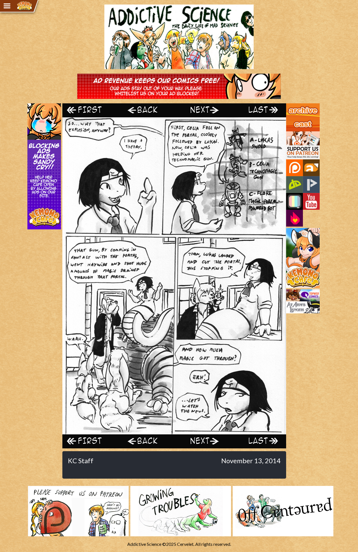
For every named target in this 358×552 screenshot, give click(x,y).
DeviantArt (294, 184)
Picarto (311, 184)
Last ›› (258, 110)
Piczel (294, 201)
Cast (290, 119)
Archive (293, 105)
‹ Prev (146, 110)
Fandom (294, 218)
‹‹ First (90, 110)
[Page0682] (174, 431)
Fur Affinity (311, 167)
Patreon (294, 167)
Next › (202, 110)
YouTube (311, 201)
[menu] (7, 6)
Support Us (297, 133)
